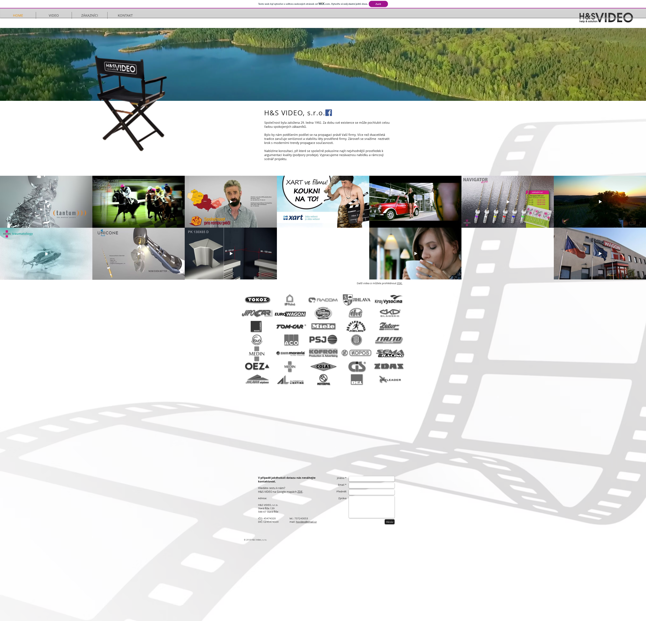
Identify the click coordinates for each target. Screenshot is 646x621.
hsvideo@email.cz (306, 521)
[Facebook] (328, 112)
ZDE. (399, 283)
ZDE (299, 492)
